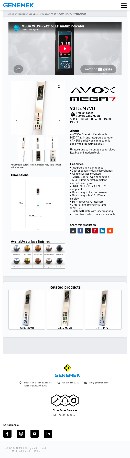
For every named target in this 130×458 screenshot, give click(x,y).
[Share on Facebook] (80, 230)
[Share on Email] (73, 230)
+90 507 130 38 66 (66, 414)
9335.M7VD (65, 328)
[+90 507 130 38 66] (54, 415)
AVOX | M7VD (65, 13)
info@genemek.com (98, 382)
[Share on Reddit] (110, 230)
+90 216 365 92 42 (70, 382)
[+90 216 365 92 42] (58, 382)
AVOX (53, 13)
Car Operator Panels (39, 13)
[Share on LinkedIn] (102, 230)
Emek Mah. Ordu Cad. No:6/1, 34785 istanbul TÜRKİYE (38, 384)
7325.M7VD (27, 328)
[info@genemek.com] (86, 382)
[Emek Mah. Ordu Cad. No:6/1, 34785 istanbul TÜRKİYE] (20, 382)
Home (13, 13)
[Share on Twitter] (88, 230)
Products (22, 13)
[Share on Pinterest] (95, 230)
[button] (59, 87)
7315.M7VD (103, 328)
